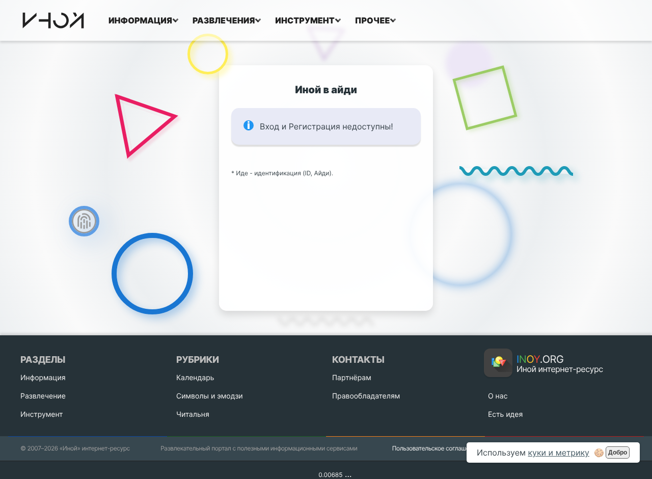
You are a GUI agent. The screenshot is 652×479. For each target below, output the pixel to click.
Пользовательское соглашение (436, 448)
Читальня (192, 414)
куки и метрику (558, 452)
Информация (43, 378)
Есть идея (505, 414)
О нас (497, 396)
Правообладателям (366, 396)
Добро (617, 452)
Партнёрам (351, 378)
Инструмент (41, 414)
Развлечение (43, 396)
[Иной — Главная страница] (53, 20)
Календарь (195, 378)
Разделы (42, 360)
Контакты (358, 360)
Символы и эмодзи (209, 396)
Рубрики (197, 360)
